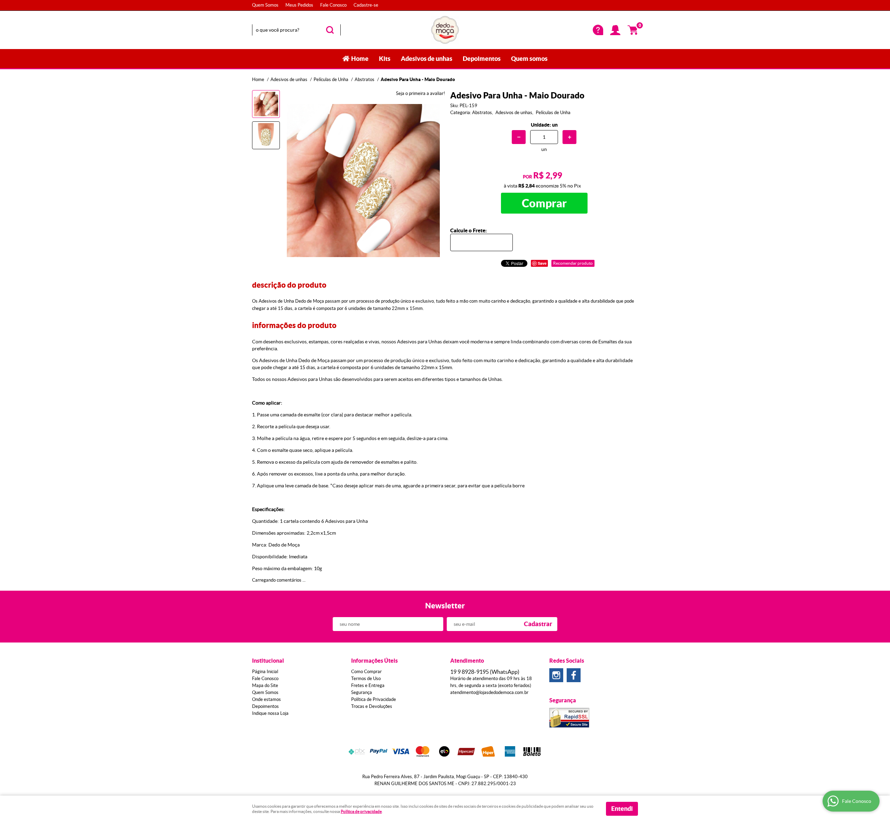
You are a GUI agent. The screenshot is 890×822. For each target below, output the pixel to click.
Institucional (268, 660)
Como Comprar (366, 671)
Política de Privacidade (373, 699)
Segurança (361, 692)
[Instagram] (556, 675)
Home (360, 58)
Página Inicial (265, 671)
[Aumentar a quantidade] (569, 137)
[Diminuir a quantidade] (519, 137)
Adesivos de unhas (426, 58)
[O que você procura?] (329, 29)
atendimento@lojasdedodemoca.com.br (489, 692)
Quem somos (529, 58)
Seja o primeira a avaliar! (420, 93)
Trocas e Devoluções (371, 706)
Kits (384, 58)
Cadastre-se (366, 5)
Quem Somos (265, 5)
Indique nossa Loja (270, 713)
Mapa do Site (265, 685)
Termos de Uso (366, 678)
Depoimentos (482, 58)
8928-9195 (484, 672)
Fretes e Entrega (368, 685)
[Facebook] (574, 675)
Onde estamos (266, 699)
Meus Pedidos (299, 5)
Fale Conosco (333, 5)
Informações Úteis (374, 660)
